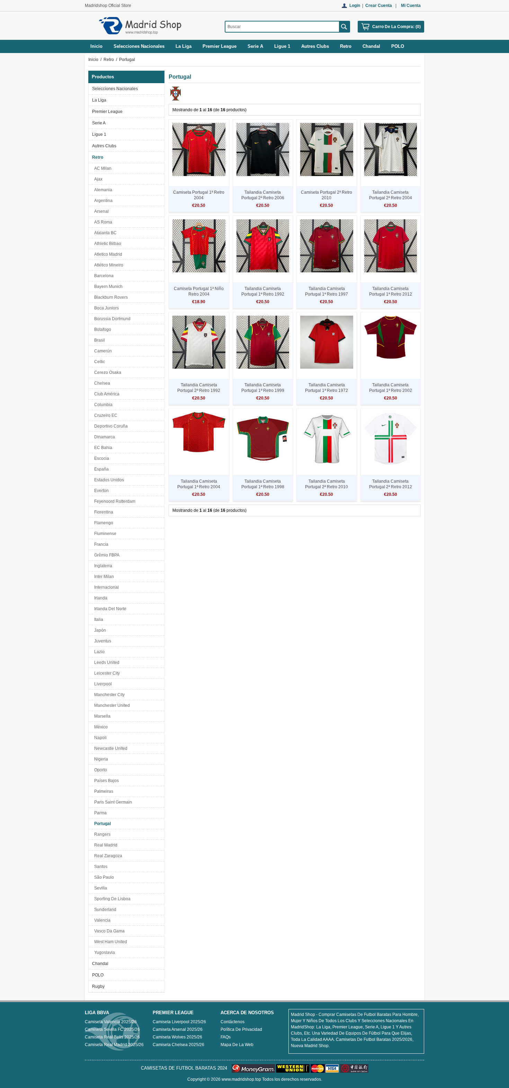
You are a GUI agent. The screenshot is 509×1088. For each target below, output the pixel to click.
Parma (99, 813)
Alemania (102, 190)
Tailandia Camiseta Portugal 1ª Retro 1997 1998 (326, 294)
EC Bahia (102, 448)
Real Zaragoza (107, 856)
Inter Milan (103, 576)
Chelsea (101, 383)
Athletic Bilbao (106, 244)
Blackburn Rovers (110, 297)
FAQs (226, 1037)
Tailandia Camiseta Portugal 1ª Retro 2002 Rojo (390, 390)
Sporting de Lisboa (111, 899)
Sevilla (99, 888)
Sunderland (104, 909)
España (100, 469)
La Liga (99, 100)
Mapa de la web (237, 1044)
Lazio (98, 652)
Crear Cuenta (378, 5)
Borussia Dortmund (111, 319)
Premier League (107, 111)
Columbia (102, 405)
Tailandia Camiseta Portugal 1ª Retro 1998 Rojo (262, 487)
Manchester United (111, 705)
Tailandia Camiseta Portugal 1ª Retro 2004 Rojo (198, 487)
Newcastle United (109, 748)
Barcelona (103, 276)
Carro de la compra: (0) (396, 26)
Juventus (101, 641)
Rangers (101, 834)
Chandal (100, 963)
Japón (99, 630)
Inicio (96, 46)
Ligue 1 (99, 134)
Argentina (102, 201)
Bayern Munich (107, 286)
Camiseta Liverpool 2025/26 (179, 1021)
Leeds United (105, 662)
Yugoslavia (103, 952)
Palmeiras (102, 791)
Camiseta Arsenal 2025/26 (178, 1029)
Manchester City (108, 695)
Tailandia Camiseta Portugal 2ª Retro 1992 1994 (198, 390)
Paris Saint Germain (112, 802)
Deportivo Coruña (110, 426)
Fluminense (104, 534)
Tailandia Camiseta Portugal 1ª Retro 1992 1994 (262, 294)
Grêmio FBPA (105, 555)
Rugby (98, 986)
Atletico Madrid (107, 254)
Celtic (98, 362)
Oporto (99, 770)
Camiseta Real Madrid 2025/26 (114, 1044)
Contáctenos (232, 1021)
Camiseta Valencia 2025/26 (111, 1021)
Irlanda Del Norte (109, 609)
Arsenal (100, 211)
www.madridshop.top (241, 1079)
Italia (97, 619)
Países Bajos (105, 781)
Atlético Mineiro (107, 265)
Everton (100, 491)
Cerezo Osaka (106, 372)
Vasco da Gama (108, 931)
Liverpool (102, 684)
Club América (105, 394)
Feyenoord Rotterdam (113, 501)
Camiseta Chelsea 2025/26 (178, 1044)
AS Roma (102, 222)
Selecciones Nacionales (115, 88)
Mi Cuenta (411, 5)
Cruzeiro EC (104, 415)
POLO (98, 975)
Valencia (101, 920)
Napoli (99, 738)
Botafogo (101, 329)
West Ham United (109, 942)
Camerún (102, 351)
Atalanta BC (104, 233)
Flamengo (102, 523)
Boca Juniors (105, 308)
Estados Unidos (108, 480)
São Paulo (103, 877)
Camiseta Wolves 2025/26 (177, 1037)
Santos (99, 867)
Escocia (100, 458)
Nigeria (100, 759)
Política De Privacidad (241, 1029)
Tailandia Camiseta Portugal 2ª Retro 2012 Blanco (390, 487)
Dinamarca (103, 437)
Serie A (99, 123)
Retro (109, 60)
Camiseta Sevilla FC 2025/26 (112, 1029)
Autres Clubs (104, 145)
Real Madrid (104, 845)
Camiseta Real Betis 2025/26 (112, 1037)
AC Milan (101, 168)
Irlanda (99, 598)
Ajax (97, 179)
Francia (100, 544)
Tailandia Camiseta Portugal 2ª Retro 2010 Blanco (326, 487)
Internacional (105, 587)
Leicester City (106, 673)
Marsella (101, 716)
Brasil (98, 340)
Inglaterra (102, 566)
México (100, 727)
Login (354, 5)
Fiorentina (102, 512)
